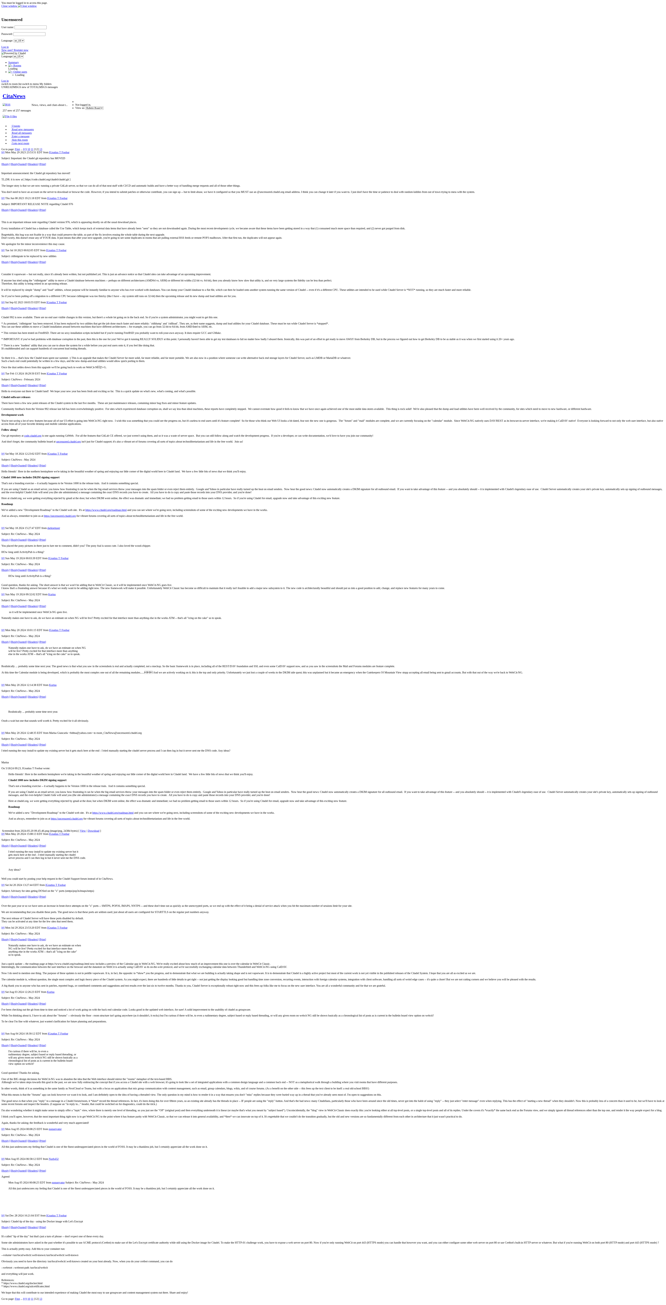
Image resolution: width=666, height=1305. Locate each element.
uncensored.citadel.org (68, 441)
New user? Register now (14, 50)
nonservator (55, 1129)
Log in (5, 46)
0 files (13, 116)
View (83, 830)
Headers (33, 164)
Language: (7, 40)
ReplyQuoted (18, 164)
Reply (5, 164)
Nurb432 (54, 1158)
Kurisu (52, 594)
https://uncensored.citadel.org (60, 515)
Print (42, 164)
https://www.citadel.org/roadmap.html (106, 509)
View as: (80, 107)
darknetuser (53, 528)
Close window (9, 6)
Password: (7, 33)
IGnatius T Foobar (59, 152)
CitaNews (14, 96)
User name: (7, 27)
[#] (3, 152)
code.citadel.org (32, 435)
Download (93, 830)
